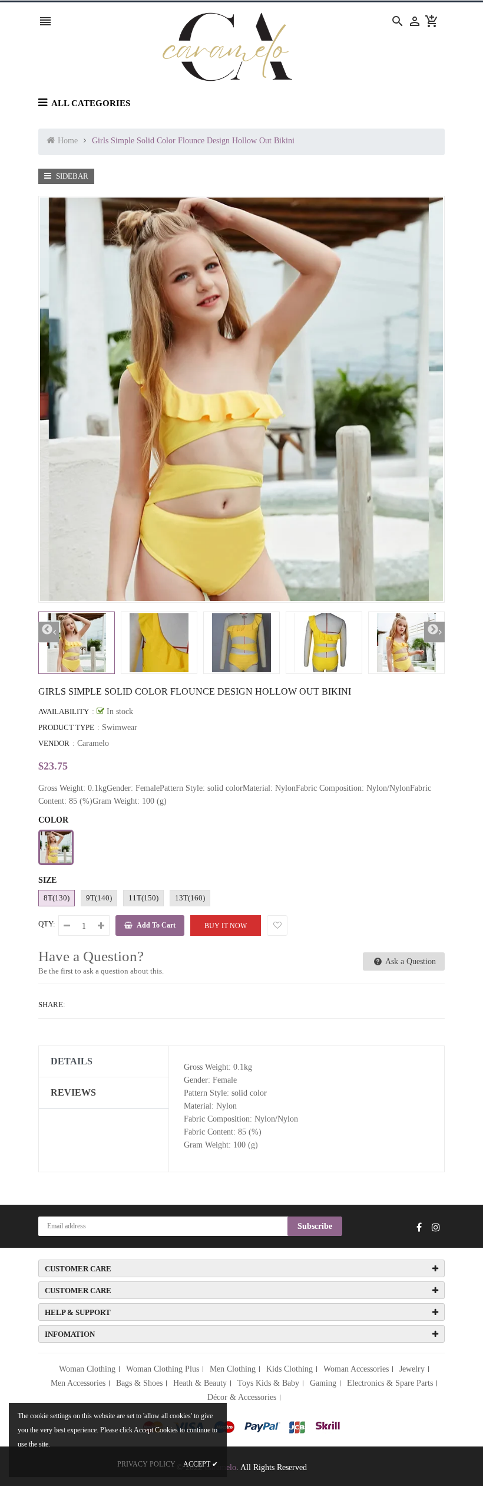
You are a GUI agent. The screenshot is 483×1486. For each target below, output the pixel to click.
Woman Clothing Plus (162, 1369)
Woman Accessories (356, 1369)
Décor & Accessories (241, 1397)
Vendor (54, 743)
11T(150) (143, 897)
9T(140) (99, 897)
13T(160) (190, 897)
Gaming (323, 1383)
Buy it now (225, 926)
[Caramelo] (241, 1426)
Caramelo (93, 743)
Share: (51, 1004)
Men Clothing (233, 1369)
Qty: (46, 923)
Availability (63, 711)
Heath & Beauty (200, 1383)
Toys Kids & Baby (268, 1383)
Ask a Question (409, 961)
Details (71, 1061)
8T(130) (57, 897)
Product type (66, 727)
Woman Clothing (87, 1369)
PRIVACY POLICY (146, 1464)
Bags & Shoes (139, 1383)
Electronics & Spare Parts (390, 1383)
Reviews (73, 1092)
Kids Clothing (289, 1369)
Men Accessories (78, 1383)
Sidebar (71, 176)
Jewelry (412, 1369)
